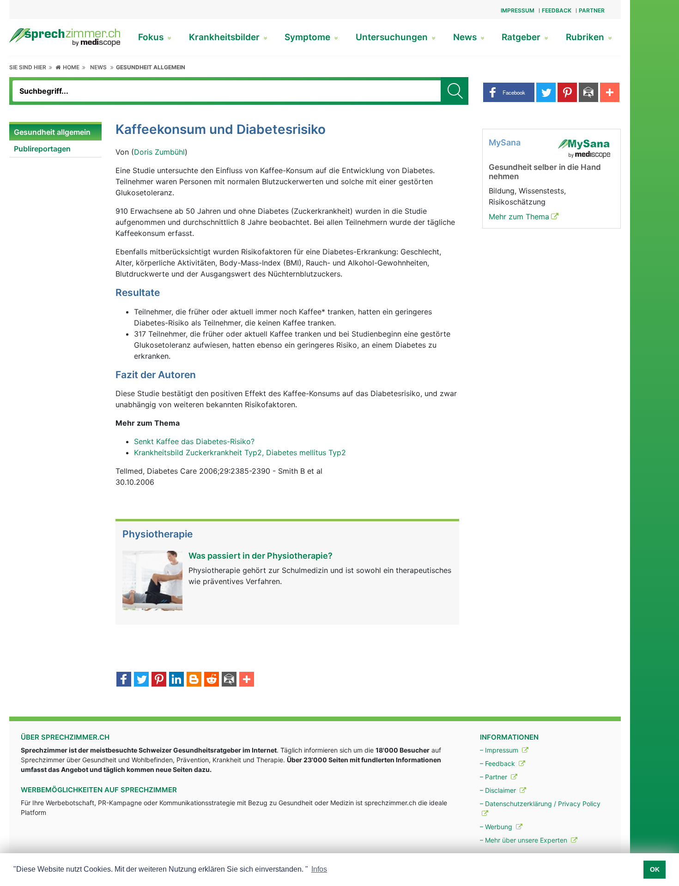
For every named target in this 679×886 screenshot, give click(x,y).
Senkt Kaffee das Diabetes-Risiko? (194, 441)
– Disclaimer (499, 790)
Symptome (309, 37)
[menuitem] (55, 132)
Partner (592, 10)
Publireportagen (42, 148)
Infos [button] (319, 869)
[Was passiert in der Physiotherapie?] (152, 580)
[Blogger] (194, 680)
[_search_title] (454, 91)
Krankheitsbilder (225, 37)
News (466, 37)
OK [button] (655, 869)
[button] (508, 92)
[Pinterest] (159, 680)
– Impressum (500, 750)
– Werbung (497, 827)
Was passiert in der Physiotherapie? (260, 556)
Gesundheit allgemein (150, 67)
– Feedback (498, 763)
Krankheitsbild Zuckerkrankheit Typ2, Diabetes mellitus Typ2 (240, 452)
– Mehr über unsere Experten (524, 840)
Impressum (517, 10)
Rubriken (586, 37)
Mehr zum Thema (519, 216)
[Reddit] (211, 680)
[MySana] (584, 147)
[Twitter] (141, 680)
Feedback (556, 10)
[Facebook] (123, 680)
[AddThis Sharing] (246, 680)
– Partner (494, 777)
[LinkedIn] (176, 680)
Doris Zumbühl (159, 152)
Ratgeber (522, 37)
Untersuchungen (393, 37)
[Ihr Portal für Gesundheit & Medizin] (64, 36)
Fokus (152, 37)
